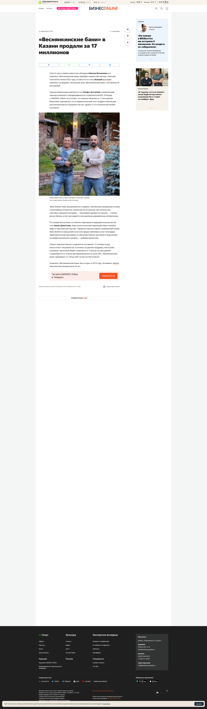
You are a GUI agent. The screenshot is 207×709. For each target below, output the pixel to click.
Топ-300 (95, 666)
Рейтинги (96, 649)
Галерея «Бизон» (99, 663)
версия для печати (113, 286)
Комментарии (79, 298)
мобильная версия (100, 681)
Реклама (69, 659)
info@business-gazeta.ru (146, 649)
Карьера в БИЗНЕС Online (48, 663)
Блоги (41, 649)
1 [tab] (150, 59)
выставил (107, 79)
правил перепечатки (114, 698)
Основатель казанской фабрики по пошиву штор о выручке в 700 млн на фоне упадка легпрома (151, 53)
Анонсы (68, 641)
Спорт (44, 635)
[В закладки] (127, 36)
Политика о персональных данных (103, 691)
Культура (71, 635)
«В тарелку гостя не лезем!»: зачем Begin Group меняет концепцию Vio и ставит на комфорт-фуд (151, 95)
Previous (139, 59)
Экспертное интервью (105, 635)
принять (199, 704)
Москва (147, 2)
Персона (42, 645)
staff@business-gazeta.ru (146, 665)
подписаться (108, 276)
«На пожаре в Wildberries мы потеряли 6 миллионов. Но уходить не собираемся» (151, 41)
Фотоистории (70, 653)
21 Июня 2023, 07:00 (46, 31)
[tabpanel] (152, 40)
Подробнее (106, 704)
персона (141, 21)
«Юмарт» (152, 29)
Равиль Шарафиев (155, 27)
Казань (132, 2)
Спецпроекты (98, 659)
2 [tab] (151, 59)
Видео (68, 645)
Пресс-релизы (44, 653)
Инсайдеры (97, 653)
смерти (116, 263)
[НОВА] (67, 9)
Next (166, 59)
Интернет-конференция (101, 641)
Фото (67, 649)
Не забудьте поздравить (101, 645)
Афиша (41, 641)
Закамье (49, 8)
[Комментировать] (127, 29)
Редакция (43, 659)
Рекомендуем (143, 89)
